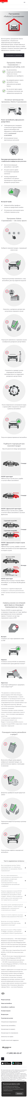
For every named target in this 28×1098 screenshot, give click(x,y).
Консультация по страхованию (14, 55)
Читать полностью (7, 1093)
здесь (2, 594)
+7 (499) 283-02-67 (14, 1053)
